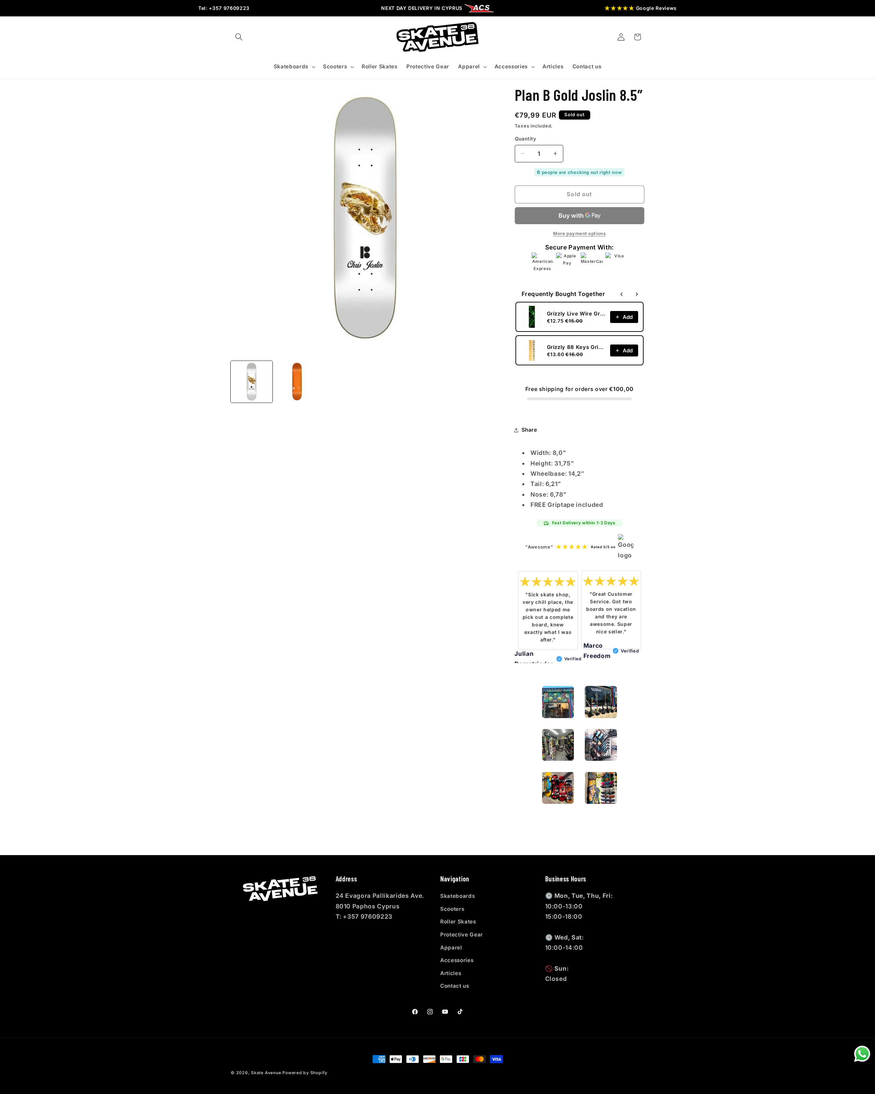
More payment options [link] (579, 233)
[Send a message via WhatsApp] (862, 1053)
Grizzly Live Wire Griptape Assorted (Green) (576, 313)
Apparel (451, 947)
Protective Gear (461, 934)
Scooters (452, 909)
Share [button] (529, 430)
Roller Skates (458, 921)
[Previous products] (621, 294)
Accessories (456, 960)
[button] (239, 37)
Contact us (454, 986)
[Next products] (636, 294)
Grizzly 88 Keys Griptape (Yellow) (576, 347)
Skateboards (457, 896)
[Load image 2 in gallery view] (297, 382)
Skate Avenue (266, 1072)
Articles (450, 973)
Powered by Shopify (304, 1072)
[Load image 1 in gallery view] (251, 382)
